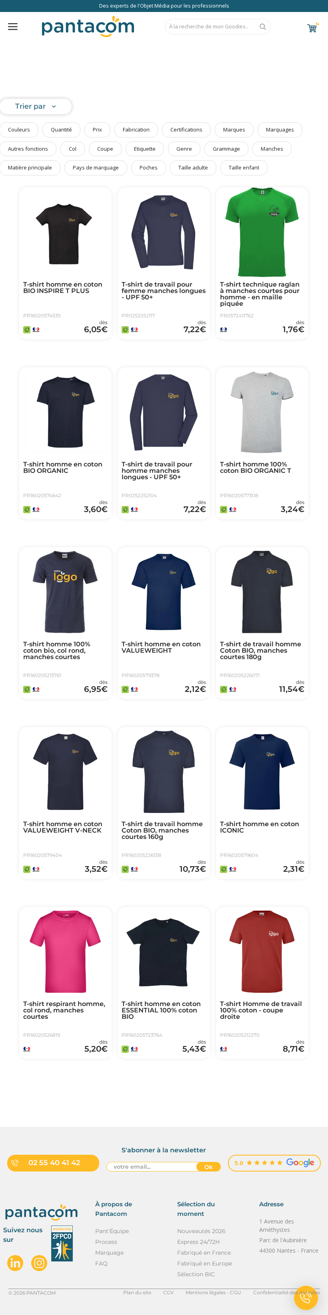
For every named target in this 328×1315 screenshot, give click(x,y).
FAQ (134, 47)
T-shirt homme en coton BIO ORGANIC (62, 467)
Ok (208, 1167)
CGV (168, 1292)
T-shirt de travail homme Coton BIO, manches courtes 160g (162, 830)
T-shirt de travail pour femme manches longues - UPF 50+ (164, 291)
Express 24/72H (198, 1241)
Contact (279, 47)
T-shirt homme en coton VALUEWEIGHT (161, 647)
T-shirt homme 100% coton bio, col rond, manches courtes (56, 650)
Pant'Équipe (112, 1231)
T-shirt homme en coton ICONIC (259, 827)
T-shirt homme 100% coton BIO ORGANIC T (255, 467)
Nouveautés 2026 (201, 1231)
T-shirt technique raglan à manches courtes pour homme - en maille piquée (260, 294)
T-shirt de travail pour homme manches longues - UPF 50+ (157, 470)
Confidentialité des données (286, 1292)
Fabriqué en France (204, 1252)
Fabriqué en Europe (204, 1263)
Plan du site (137, 1292)
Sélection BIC (196, 1274)
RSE (203, 47)
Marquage (109, 1252)
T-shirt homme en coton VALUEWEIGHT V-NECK (62, 827)
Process (106, 1241)
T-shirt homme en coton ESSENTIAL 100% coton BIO (161, 1010)
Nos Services (52, 47)
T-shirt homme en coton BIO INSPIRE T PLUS (62, 287)
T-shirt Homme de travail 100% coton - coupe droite (261, 1010)
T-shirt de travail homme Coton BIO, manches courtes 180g (260, 650)
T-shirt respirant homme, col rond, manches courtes (64, 1010)
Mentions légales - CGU (213, 1292)
